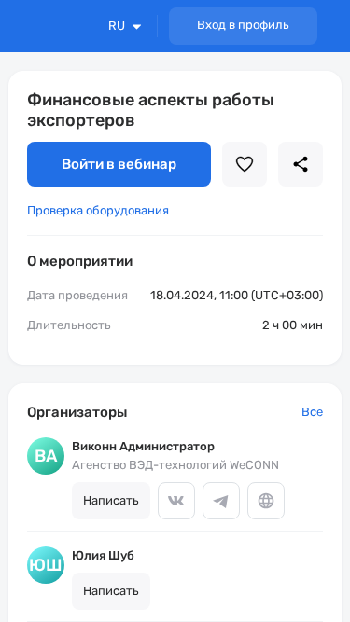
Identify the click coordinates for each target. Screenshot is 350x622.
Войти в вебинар (119, 164)
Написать (111, 500)
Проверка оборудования (98, 210)
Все (312, 412)
